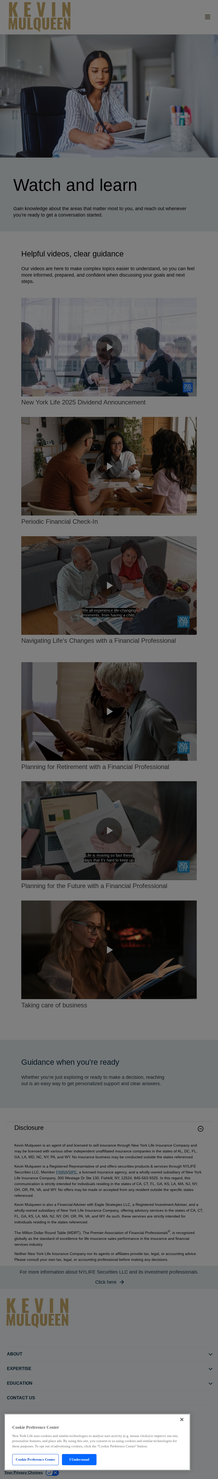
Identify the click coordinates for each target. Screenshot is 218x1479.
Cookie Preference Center (35, 1459)
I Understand (79, 1459)
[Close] (182, 1419)
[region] (97, 1442)
